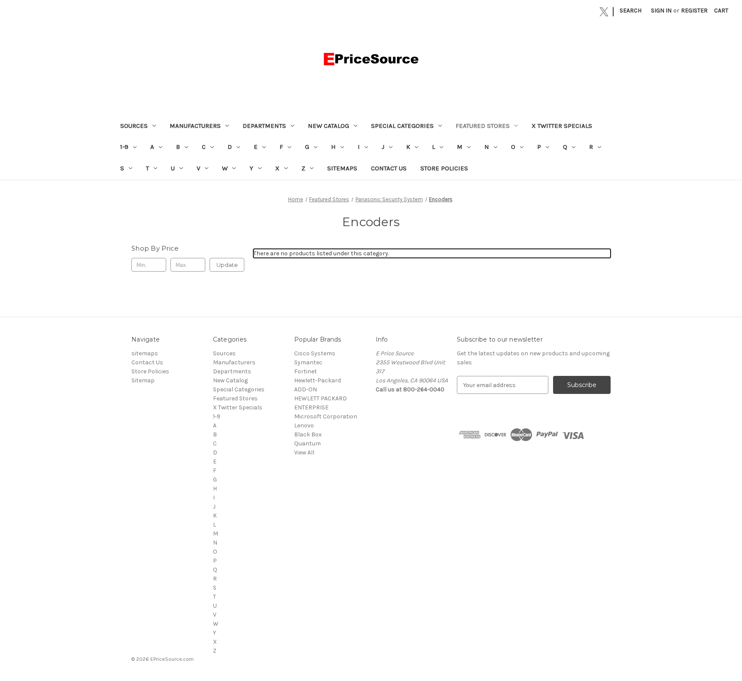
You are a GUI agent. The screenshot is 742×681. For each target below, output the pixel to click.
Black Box (308, 434)
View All (304, 452)
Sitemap (143, 380)
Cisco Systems (314, 353)
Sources (134, 126)
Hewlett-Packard (317, 380)
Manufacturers (195, 126)
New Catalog (328, 126)
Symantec (308, 362)
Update (227, 264)
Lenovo (304, 425)
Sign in (661, 10)
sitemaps (342, 168)
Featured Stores (483, 126)
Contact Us (389, 168)
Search (631, 10)
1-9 (124, 147)
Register (694, 10)
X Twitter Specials (562, 126)
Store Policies (444, 168)
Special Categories (402, 126)
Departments (264, 126)
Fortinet (305, 371)
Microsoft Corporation (325, 416)
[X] (603, 11)
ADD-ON (305, 389)
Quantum (307, 443)
